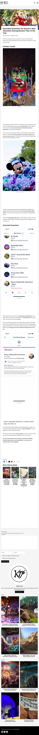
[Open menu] (37, 2)
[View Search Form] (34, 3)
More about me (19, 591)
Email (15, 552)
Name (3, 552)
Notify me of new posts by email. (8, 558)
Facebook (16, 441)
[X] (4, 732)
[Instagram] (7, 732)
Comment (3, 534)
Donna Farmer (6, 35)
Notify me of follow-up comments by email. (11, 555)
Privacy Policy (17, 729)
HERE (13, 219)
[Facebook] (2, 732)
